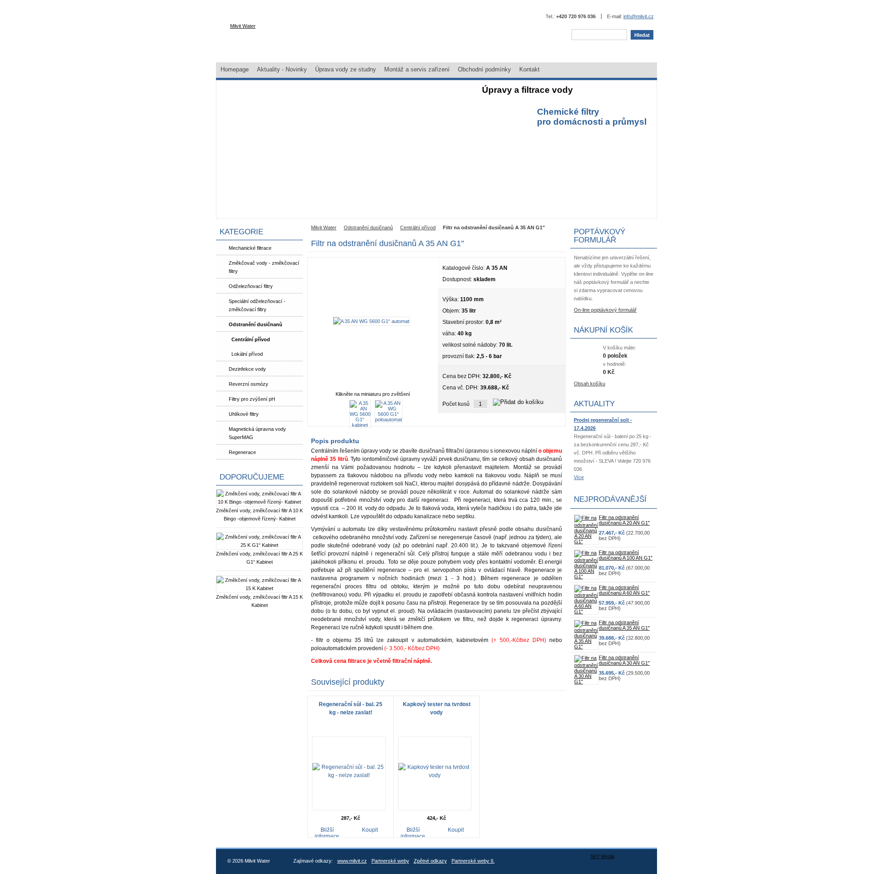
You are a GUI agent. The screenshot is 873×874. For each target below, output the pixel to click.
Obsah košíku (589, 383)
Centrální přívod (250, 339)
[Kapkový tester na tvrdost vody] (434, 775)
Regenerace (242, 452)
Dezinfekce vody (247, 369)
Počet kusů (456, 404)
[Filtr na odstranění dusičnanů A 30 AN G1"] (586, 681)
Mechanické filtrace (250, 248)
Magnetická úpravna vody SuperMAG (257, 433)
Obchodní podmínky (484, 69)
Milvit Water (243, 26)
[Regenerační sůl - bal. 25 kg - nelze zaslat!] (348, 775)
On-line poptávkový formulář (605, 310)
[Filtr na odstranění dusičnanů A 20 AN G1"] (586, 541)
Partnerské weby (390, 861)
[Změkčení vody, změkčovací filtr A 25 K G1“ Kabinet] (259, 545)
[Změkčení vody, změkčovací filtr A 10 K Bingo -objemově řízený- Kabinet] (259, 502)
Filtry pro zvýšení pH (252, 399)
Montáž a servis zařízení (417, 69)
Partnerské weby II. (473, 861)
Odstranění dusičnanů (255, 324)
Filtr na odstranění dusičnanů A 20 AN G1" (624, 520)
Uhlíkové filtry (244, 414)
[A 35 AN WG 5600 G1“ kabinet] (360, 425)
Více (579, 477)
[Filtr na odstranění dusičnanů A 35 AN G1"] (586, 646)
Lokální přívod (247, 354)
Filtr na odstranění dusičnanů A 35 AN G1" (624, 625)
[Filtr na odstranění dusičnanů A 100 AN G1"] (586, 576)
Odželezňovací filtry (251, 286)
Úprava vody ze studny (345, 69)
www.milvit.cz (352, 861)
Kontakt (529, 69)
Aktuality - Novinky (282, 69)
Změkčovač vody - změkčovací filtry (264, 267)
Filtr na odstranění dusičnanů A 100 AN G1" (625, 555)
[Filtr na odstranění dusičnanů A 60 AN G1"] (586, 611)
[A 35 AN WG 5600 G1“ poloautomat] (388, 419)
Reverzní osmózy (248, 384)
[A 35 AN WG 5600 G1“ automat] (371, 321)
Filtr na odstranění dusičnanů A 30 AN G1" (624, 660)
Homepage (235, 69)
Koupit (370, 830)
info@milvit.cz (638, 16)
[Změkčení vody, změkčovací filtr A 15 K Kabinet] (259, 588)
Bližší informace (327, 832)
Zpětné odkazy (430, 861)
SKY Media (602, 856)
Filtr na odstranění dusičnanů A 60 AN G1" (624, 590)
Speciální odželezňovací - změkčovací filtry (257, 305)
